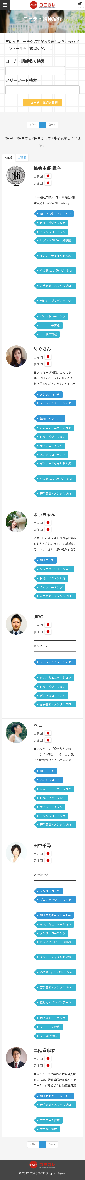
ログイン (80, 8)
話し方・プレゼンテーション (55, 301)
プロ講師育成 (48, 334)
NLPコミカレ (42, 5)
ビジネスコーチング (52, 695)
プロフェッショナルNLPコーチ (55, 403)
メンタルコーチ (50, 394)
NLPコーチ (47, 560)
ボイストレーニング (52, 316)
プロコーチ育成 (50, 325)
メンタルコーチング (52, 232)
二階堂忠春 (44, 1050)
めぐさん (42, 349)
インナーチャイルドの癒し (55, 256)
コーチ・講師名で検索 (25, 61)
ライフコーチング (51, 446)
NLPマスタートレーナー (55, 213)
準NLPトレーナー (51, 418)
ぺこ (38, 725)
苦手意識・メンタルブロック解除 (55, 286)
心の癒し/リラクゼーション (56, 271)
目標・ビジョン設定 (52, 223)
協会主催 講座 (47, 168)
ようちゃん (44, 514)
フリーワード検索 (21, 80)
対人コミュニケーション (55, 428)
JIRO (39, 617)
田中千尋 (42, 845)
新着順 (22, 157)
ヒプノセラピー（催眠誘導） (55, 241)
